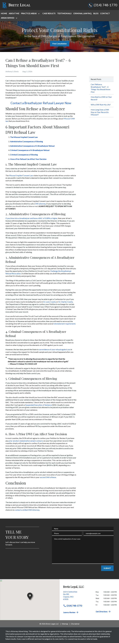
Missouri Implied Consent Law (21, 175)
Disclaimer (75, 624)
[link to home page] (16, 5)
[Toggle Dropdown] (39, 13)
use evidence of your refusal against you (54, 349)
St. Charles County (65, 302)
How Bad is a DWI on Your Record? (101, 98)
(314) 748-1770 (74, 605)
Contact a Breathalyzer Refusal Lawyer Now (41, 103)
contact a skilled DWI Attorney (27, 510)
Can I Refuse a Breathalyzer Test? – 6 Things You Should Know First (100, 88)
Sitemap (65, 624)
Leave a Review (69, 612)
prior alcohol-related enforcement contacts (26, 441)
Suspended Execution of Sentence (38, 405)
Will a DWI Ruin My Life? (101, 104)
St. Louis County (49, 302)
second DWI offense (48, 477)
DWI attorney (40, 204)
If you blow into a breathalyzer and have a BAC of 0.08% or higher (31, 218)
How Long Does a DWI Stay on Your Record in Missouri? (100, 112)
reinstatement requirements (65, 324)
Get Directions (101, 611)
